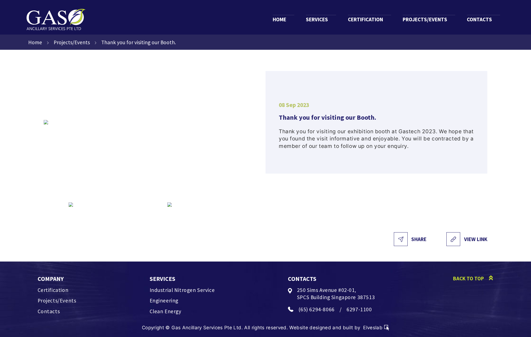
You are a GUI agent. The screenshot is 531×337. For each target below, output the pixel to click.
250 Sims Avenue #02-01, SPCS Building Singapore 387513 (336, 294)
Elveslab (372, 327)
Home (35, 42)
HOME (279, 19)
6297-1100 (359, 309)
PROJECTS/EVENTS (425, 19)
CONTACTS (479, 19)
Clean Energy (165, 311)
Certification (53, 290)
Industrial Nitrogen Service (182, 290)
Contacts (49, 311)
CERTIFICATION (365, 19)
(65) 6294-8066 (316, 309)
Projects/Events (72, 42)
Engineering (164, 300)
